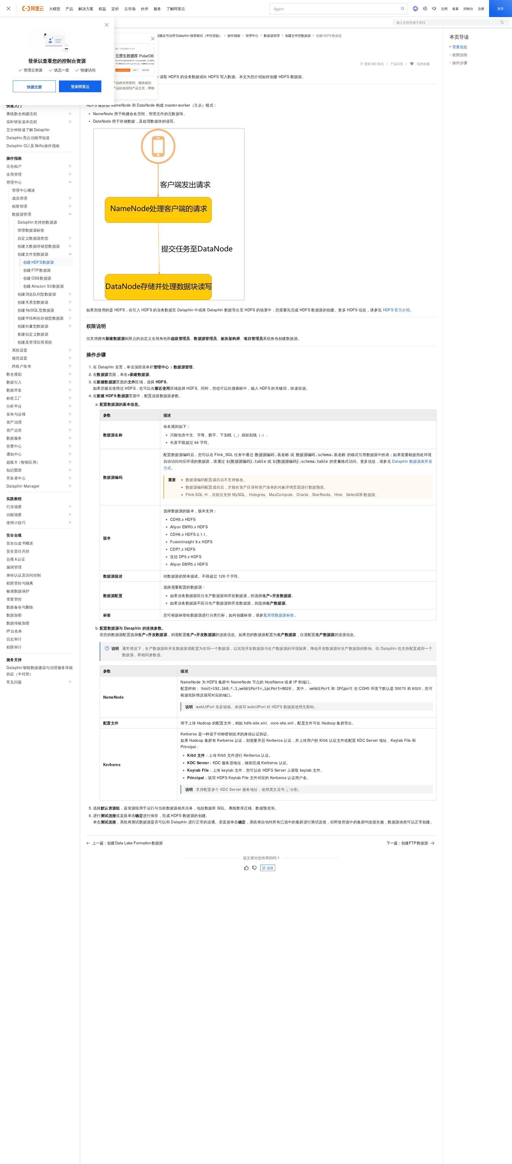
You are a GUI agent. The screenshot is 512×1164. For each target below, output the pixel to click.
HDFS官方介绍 (396, 309)
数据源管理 (272, 35)
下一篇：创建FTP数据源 (407, 842)
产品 (69, 8)
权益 (102, 8)
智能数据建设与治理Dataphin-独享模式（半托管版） (184, 35)
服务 (157, 8)
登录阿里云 (80, 86)
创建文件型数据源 (298, 35)
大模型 (54, 8)
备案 (455, 8)
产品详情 (396, 63)
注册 (481, 8)
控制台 (468, 8)
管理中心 (252, 35)
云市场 (129, 8)
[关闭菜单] (8, 8)
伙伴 (144, 8)
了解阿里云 (175, 8)
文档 (444, 8)
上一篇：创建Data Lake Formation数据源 (127, 842)
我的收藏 (423, 63)
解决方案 (85, 8)
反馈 (270, 867)
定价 (115, 8)
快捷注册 (34, 86)
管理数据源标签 (280, 615)
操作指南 (233, 35)
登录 (500, 8)
